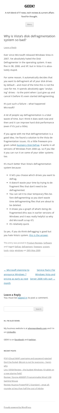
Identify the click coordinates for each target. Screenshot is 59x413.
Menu (29, 24)
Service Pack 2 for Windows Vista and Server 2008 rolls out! (42, 274)
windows (19, 250)
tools (6, 250)
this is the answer (38, 235)
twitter (32, 339)
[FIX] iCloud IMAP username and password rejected (28, 358)
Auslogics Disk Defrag (28, 145)
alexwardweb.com (37, 328)
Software (47, 242)
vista (11, 250)
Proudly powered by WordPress (17, 407)
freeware (38, 246)
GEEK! (29, 6)
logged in (22, 297)
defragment (27, 246)
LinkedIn (11, 332)
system (46, 246)
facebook (19, 339)
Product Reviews (34, 242)
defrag (18, 246)
